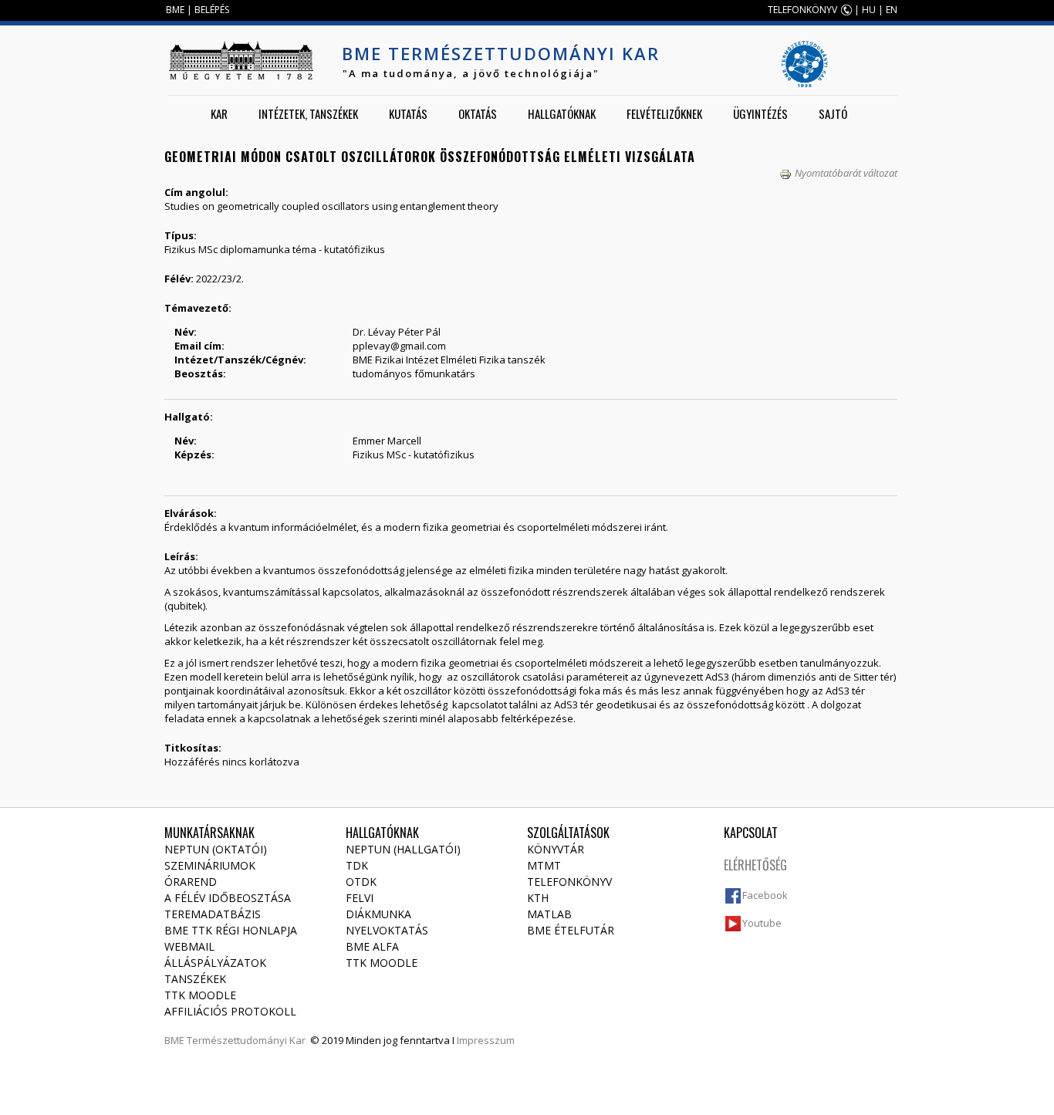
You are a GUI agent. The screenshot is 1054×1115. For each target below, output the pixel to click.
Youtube (762, 923)
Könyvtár (555, 849)
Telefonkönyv (569, 881)
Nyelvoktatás (387, 930)
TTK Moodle (200, 995)
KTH (538, 897)
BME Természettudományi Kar (501, 53)
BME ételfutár (570, 930)
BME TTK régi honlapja (230, 930)
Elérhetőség (755, 865)
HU (869, 9)
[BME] (241, 60)
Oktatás (477, 113)
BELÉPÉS (211, 9)
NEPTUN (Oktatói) (215, 849)
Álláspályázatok (215, 962)
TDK (357, 865)
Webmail (189, 946)
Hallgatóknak (562, 113)
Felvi (359, 897)
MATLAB (549, 914)
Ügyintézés (760, 113)
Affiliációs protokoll (230, 1011)
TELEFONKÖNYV (802, 9)
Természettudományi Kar (246, 1040)
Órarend (190, 881)
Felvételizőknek (664, 113)
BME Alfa (372, 946)
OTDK (361, 881)
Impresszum (486, 1040)
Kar (219, 113)
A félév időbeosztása (227, 897)
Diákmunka (378, 914)
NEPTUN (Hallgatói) (403, 849)
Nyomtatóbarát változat (846, 173)
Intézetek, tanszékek (308, 113)
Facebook (765, 895)
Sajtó (833, 113)
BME (175, 9)
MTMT (544, 865)
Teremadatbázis (212, 914)
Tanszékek (195, 978)
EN (891, 9)
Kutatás (408, 113)
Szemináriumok (209, 865)
